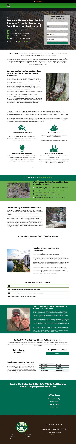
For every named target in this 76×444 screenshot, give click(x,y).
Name (48, 26)
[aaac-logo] (9, 3)
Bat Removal (43, 368)
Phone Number (50, 37)
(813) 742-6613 (45, 177)
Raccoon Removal (45, 366)
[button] (38, 286)
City (48, 21)
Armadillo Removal (60, 370)
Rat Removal (58, 366)
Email (48, 31)
